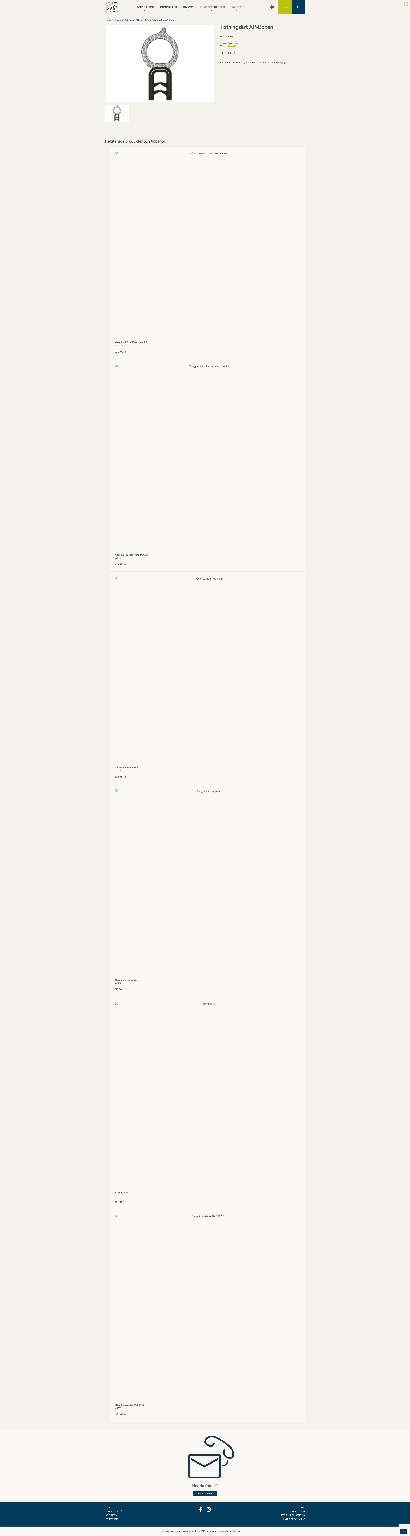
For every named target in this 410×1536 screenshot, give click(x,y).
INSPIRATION (145, 7)
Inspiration (111, 1515)
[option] (272, 7)
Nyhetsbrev (112, 1519)
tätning (233, 46)
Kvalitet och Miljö (294, 1519)
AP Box (109, 1507)
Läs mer (237, 1531)
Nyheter (237, 7)
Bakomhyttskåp (114, 1511)
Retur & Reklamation (292, 1515)
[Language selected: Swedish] (272, 7)
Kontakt (285, 7)
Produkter (168, 7)
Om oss (188, 7)
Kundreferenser (212, 7)
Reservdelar (143, 20)
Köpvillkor (298, 1511)
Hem (107, 20)
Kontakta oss (205, 1493)
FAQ (303, 1507)
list (229, 46)
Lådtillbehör (129, 20)
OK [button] (403, 1532)
